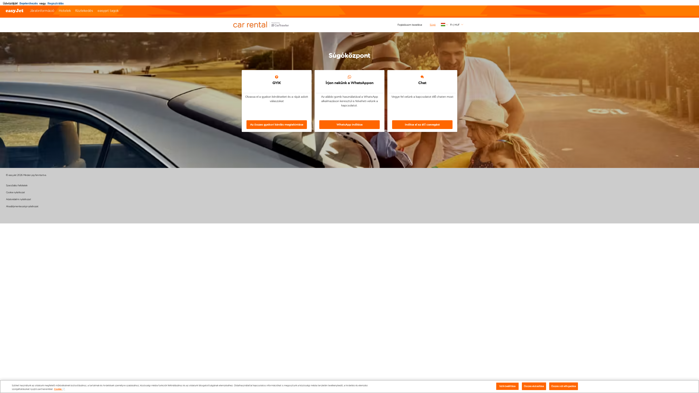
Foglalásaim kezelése (410, 24)
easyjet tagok (108, 11)
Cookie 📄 (59, 389)
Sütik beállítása (507, 386)
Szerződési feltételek (16, 185)
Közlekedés (84, 11)
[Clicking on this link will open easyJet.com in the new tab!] (265, 25)
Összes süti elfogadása (563, 386)
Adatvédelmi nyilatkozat (18, 199)
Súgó (433, 24)
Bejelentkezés (28, 3)
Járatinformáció (42, 11)
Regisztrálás (56, 3)
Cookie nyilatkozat (15, 192)
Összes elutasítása (534, 386)
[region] (349, 386)
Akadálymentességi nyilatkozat (22, 206)
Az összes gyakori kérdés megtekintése (276, 124)
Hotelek (65, 11)
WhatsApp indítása (350, 124)
